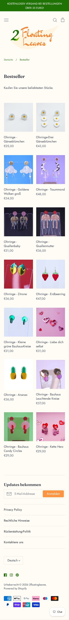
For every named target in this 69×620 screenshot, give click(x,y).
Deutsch (12, 560)
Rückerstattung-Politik (17, 531)
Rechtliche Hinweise (17, 520)
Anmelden (53, 494)
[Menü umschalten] (6, 19)
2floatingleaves (37, 584)
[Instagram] (10, 575)
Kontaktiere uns (13, 542)
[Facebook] (4, 575)
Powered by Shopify (15, 588)
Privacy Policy (13, 509)
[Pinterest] (16, 575)
